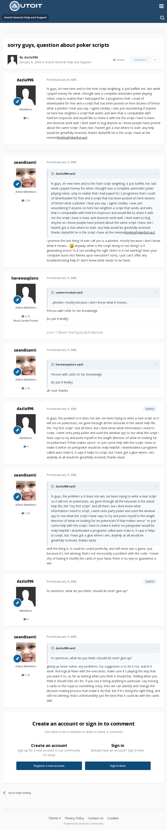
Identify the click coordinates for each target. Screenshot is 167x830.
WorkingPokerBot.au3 (72, 137)
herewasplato (25, 278)
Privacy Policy (74, 818)
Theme (53, 818)
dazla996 (31, 57)
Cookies (113, 818)
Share (120, 60)
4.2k (27, 316)
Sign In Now (117, 766)
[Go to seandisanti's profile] (26, 178)
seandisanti (25, 162)
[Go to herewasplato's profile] (26, 293)
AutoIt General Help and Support (68, 62)
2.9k (27, 200)
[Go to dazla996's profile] (12, 60)
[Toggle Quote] (53, 173)
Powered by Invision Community (83, 823)
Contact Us (96, 818)
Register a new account (49, 766)
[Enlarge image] (72, 246)
